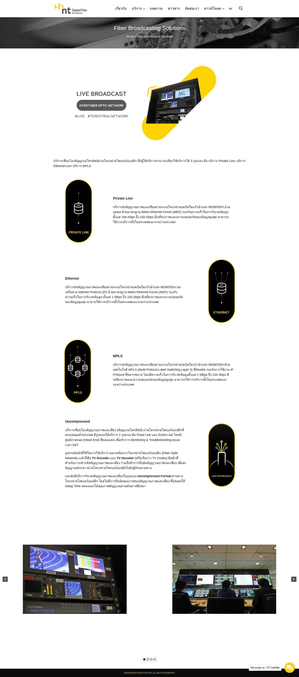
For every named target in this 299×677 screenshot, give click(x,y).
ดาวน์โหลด (212, 8)
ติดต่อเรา (192, 8)
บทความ (156, 8)
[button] (5, 579)
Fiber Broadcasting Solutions (149, 28)
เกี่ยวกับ (121, 8)
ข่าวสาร (174, 8)
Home (130, 36)
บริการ (137, 8)
